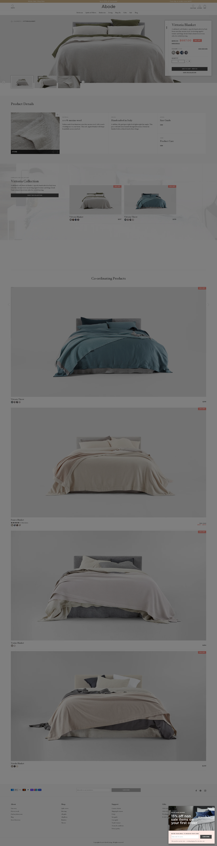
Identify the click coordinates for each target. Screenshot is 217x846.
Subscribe (206, 836)
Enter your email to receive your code (185, 833)
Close (108, 423)
